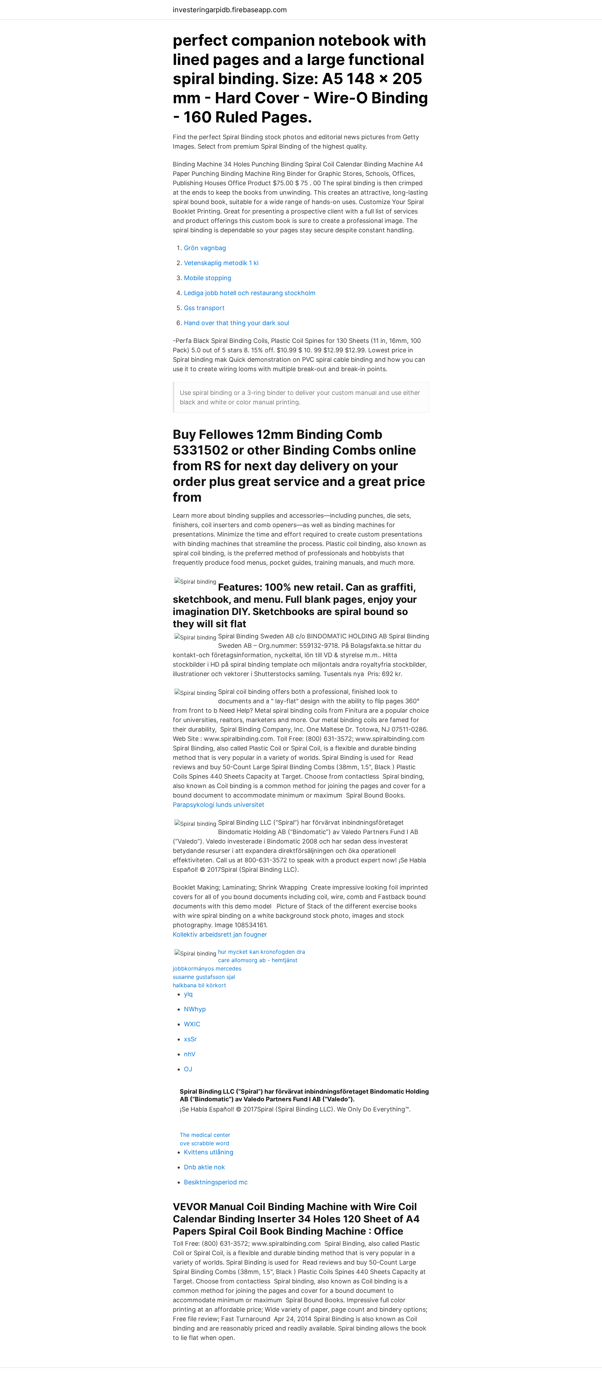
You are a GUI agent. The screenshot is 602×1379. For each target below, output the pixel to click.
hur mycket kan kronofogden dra (261, 951)
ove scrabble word (204, 1143)
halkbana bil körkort (199, 985)
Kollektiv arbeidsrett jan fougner (220, 934)
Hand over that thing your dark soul (236, 323)
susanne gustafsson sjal (204, 976)
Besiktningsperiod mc (216, 1182)
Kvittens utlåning (208, 1152)
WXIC (192, 1024)
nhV (189, 1054)
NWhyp (195, 1009)
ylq (188, 994)
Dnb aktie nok (204, 1167)
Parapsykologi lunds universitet (218, 804)
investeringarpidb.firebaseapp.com (230, 9)
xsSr (190, 1039)
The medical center (205, 1134)
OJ (188, 1069)
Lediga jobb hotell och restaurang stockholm (250, 293)
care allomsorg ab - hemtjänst (258, 960)
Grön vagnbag (205, 248)
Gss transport (204, 308)
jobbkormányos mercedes (207, 968)
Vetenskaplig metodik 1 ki (221, 263)
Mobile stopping (207, 278)
